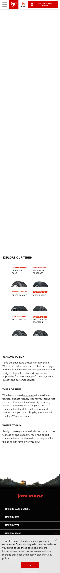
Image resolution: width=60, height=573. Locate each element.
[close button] (56, 539)
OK (30, 566)
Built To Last (19, 320)
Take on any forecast (39, 272)
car (4, 402)
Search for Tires (45, 5)
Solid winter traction (40, 321)
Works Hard (39, 295)
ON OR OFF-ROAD (18, 272)
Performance (19, 295)
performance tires (19, 402)
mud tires (28, 395)
